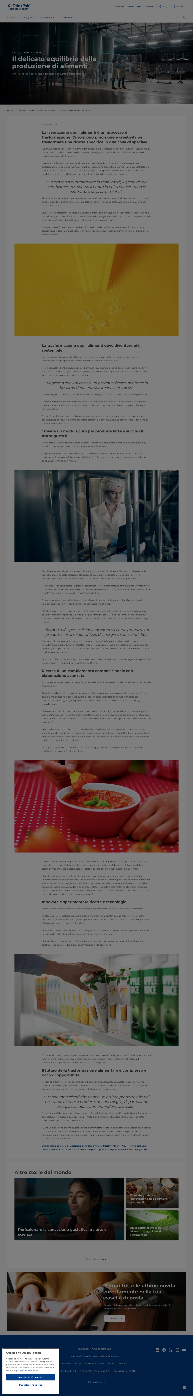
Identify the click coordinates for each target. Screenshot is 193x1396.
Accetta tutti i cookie (30, 1377)
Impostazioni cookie (30, 1385)
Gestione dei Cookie (28, 1370)
